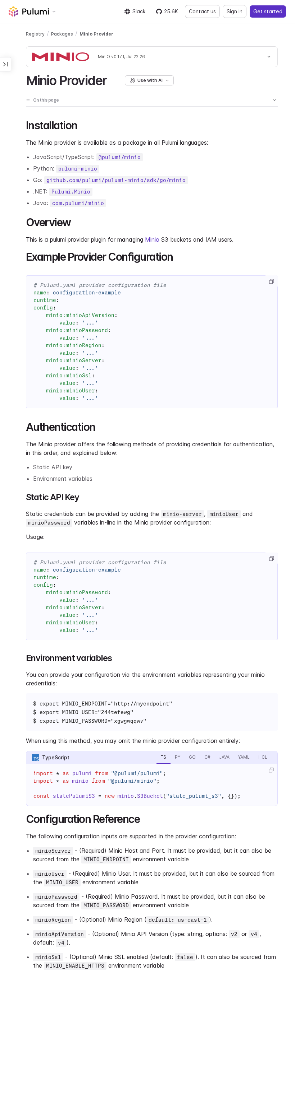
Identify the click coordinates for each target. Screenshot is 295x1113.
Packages (62, 34)
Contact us (202, 11)
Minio (152, 239)
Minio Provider (96, 34)
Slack (138, 11)
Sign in (234, 11)
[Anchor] (112, 79)
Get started (267, 11)
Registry (35, 34)
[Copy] (271, 281)
